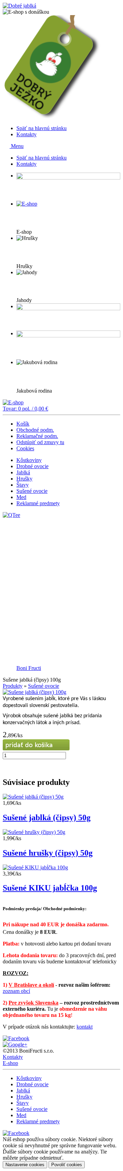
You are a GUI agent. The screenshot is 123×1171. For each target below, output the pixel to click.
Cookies (25, 448)
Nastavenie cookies (24, 1164)
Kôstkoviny (29, 460)
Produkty (13, 686)
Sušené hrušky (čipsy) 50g (48, 852)
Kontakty (26, 134)
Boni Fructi (28, 668)
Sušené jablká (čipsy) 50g (47, 817)
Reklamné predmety (38, 503)
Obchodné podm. (35, 430)
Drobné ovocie (32, 466)
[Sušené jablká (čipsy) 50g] (33, 797)
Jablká (23, 472)
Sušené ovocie (31, 491)
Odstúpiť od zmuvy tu (40, 442)
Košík (22, 424)
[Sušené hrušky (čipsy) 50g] (34, 832)
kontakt (85, 1027)
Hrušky (24, 479)
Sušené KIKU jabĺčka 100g (50, 887)
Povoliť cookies (66, 1164)
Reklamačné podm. (37, 436)
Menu (17, 146)
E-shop (10, 1063)
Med (21, 497)
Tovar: (25, 408)
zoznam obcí (16, 991)
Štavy (22, 485)
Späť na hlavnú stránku (41, 128)
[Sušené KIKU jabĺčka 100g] (35, 867)
